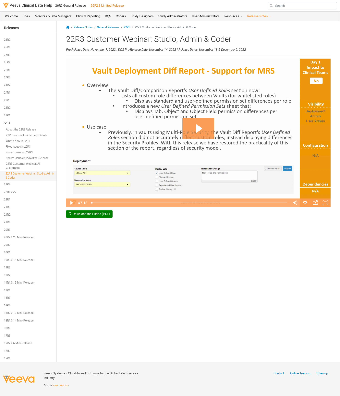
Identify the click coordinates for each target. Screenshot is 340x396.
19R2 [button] (7, 275)
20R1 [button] (7, 252)
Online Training (300, 373)
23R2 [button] (7, 107)
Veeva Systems (60, 385)
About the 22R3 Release (21, 129)
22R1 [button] (7, 199)
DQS (108, 16)
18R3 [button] (7, 298)
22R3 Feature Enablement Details (26, 135)
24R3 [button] (7, 77)
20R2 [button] (7, 245)
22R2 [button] (7, 184)
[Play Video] (71, 202)
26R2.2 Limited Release (107, 5)
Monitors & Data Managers (53, 16)
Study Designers (142, 16)
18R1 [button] (7, 328)
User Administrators (206, 16)
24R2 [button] (7, 85)
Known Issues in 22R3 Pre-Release (27, 158)
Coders (121, 16)
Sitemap (322, 373)
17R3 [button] (7, 335)
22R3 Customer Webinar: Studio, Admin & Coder (30, 175)
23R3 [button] (7, 100)
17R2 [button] (7, 351)
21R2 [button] (7, 214)
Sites (26, 16)
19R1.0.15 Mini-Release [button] (19, 282)
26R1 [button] (7, 47)
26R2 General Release (70, 5)
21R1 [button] (7, 222)
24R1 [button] (7, 92)
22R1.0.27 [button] (10, 192)
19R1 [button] (7, 290)
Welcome (11, 16)
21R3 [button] (7, 207)
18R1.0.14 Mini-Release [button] (19, 320)
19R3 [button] (7, 267)
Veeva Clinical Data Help (30, 5)
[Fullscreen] (325, 202)
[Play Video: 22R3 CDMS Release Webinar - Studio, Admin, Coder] (198, 128)
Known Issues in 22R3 (19, 152)
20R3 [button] (7, 230)
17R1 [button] (7, 358)
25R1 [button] (7, 70)
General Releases (108, 27)
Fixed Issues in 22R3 (18, 146)
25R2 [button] (7, 62)
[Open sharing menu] (315, 202)
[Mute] (295, 202)
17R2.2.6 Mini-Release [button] (18, 343)
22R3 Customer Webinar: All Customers (23, 165)
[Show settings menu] (305, 202)
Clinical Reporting (88, 16)
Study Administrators (172, 16)
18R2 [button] (7, 305)
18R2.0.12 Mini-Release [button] (19, 313)
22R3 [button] (7, 123)
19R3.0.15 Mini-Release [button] (19, 260)
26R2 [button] (7, 39)
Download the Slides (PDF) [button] (90, 214)
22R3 (127, 27)
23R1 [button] (7, 115)
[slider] (189, 202)
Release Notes (83, 27)
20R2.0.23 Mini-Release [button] (19, 237)
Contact (278, 373)
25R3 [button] (7, 55)
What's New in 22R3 (18, 140)
